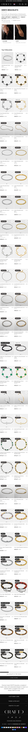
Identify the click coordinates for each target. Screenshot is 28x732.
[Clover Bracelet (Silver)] (7, 105)
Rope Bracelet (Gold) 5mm (19, 234)
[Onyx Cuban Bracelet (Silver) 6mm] (7, 539)
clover (3, 17)
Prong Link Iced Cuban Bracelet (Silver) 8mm (4, 332)
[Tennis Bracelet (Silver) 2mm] (7, 491)
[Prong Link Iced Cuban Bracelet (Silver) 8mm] (7, 324)
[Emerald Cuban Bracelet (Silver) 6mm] (7, 563)
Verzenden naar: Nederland (14, 720)
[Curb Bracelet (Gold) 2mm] (26, 271)
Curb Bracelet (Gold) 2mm (19, 284)
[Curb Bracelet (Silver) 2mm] (7, 276)
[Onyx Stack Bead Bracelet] (7, 586)
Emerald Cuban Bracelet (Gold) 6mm (19, 571)
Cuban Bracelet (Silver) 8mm (4, 211)
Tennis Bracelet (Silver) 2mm (4, 500)
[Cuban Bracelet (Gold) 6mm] (26, 172)
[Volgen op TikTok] (20, 717)
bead (8, 17)
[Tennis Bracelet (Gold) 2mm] (26, 486)
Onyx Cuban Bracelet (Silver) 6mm (6, 548)
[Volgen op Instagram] (16, 717)
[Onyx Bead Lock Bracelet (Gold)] (26, 650)
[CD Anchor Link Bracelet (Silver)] (7, 608)
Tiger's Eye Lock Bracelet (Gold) (19, 641)
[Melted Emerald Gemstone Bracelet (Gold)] (26, 439)
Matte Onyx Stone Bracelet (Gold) (19, 357)
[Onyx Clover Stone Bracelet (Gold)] (26, 75)
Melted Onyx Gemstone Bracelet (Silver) (4, 476)
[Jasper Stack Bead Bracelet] (26, 581)
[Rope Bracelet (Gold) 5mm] (26, 221)
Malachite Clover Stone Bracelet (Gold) (18, 382)
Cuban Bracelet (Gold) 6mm (18, 186)
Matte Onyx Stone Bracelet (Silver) (5, 357)
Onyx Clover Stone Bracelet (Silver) (18, 66)
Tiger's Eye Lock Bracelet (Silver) (6, 640)
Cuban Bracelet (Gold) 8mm (18, 211)
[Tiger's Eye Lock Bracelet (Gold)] (26, 627)
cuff (6, 17)
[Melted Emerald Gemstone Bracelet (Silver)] (7, 444)
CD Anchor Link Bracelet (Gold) (20, 616)
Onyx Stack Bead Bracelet (5, 594)
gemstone (14, 17)
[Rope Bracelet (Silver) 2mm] (7, 299)
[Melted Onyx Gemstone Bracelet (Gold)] (26, 462)
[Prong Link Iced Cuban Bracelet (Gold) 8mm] (26, 318)
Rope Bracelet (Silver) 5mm (6, 66)
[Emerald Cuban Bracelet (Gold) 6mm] (26, 557)
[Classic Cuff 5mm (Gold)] (26, 392)
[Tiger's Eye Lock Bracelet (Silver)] (7, 632)
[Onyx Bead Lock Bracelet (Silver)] (7, 655)
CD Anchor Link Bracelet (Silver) (5, 617)
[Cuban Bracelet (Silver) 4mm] (7, 153)
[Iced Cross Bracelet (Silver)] (7, 421)
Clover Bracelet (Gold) (18, 113)
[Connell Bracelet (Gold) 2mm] (26, 123)
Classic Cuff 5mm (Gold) (19, 405)
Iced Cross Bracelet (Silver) (5, 429)
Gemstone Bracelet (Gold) (19, 524)
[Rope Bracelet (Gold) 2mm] (26, 294)
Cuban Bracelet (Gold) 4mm (18, 162)
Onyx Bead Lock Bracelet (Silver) (6, 663)
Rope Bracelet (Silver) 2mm (4, 308)
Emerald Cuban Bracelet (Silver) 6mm (5, 571)
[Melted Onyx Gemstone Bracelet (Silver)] (7, 468)
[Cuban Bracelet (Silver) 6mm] (7, 178)
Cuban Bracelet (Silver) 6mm (4, 186)
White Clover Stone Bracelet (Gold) (18, 260)
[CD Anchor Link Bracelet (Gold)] (26, 603)
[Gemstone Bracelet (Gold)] (26, 510)
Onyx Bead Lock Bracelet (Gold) (19, 664)
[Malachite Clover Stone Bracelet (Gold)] (26, 368)
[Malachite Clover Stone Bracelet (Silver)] (7, 373)
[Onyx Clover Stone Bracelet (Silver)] (7, 80)
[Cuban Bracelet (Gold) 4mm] (26, 148)
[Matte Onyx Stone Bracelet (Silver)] (7, 348)
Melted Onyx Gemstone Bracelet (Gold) (19, 476)
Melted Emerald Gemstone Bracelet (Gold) (19, 453)
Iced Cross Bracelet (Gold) (19, 429)
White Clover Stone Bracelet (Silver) (4, 260)
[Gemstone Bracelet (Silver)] (7, 516)
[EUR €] (14, 4)
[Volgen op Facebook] (8, 717)
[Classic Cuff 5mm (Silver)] (7, 397)
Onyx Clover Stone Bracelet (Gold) (19, 89)
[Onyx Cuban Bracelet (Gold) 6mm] (26, 534)
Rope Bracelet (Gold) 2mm (19, 307)
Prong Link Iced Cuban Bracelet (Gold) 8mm (19, 332)
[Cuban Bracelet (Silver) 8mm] (7, 202)
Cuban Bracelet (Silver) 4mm (4, 162)
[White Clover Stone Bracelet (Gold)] (26, 246)
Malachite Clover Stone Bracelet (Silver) (4, 382)
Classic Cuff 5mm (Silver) (5, 405)
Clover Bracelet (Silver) (4, 113)
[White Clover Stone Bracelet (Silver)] (7, 251)
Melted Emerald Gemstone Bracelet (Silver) (5, 453)
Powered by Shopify (19, 724)
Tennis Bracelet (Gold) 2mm (18, 500)
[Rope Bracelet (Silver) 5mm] (7, 227)
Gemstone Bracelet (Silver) (5, 524)
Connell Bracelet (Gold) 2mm (19, 137)
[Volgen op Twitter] (12, 717)
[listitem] (7, 35)
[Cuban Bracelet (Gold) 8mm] (26, 197)
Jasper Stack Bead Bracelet (19, 594)
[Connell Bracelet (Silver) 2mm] (7, 128)
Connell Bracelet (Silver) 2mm (5, 137)
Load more (14, 677)
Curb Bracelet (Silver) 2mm (5, 284)
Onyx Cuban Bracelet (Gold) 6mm (21, 547)
